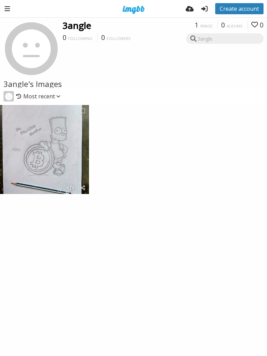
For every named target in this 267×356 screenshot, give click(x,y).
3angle (77, 25)
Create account (239, 9)
